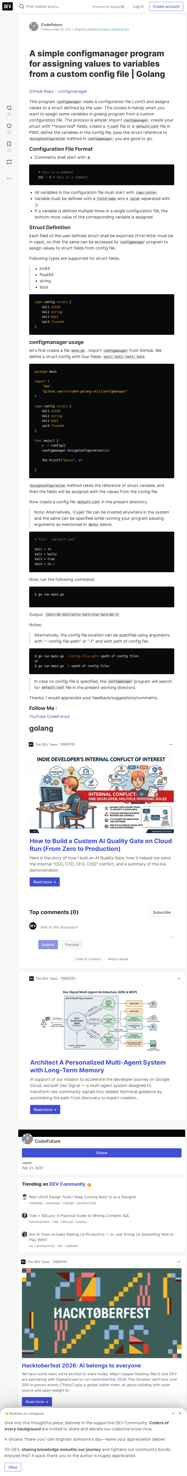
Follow (101, 1153)
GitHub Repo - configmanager (58, 91)
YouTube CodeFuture (49, 716)
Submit (48, 944)
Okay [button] (12, 1467)
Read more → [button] (44, 882)
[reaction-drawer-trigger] (9, 110)
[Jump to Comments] (9, 128)
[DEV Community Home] (7, 6)
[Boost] (9, 162)
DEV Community (67, 1184)
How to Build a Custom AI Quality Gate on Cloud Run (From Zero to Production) (101, 844)
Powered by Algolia (106, 6)
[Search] (21, 6)
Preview (72, 944)
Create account (166, 6)
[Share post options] (9, 178)
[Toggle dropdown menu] (171, 744)
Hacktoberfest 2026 (108, 1379)
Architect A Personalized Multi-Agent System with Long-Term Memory (98, 1066)
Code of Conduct (88, 959)
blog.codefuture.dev (116, 29)
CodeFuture (51, 24)
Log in (138, 6)
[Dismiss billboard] (180, 1413)
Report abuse (118, 959)
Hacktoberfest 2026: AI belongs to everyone (81, 1365)
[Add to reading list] (9, 146)
